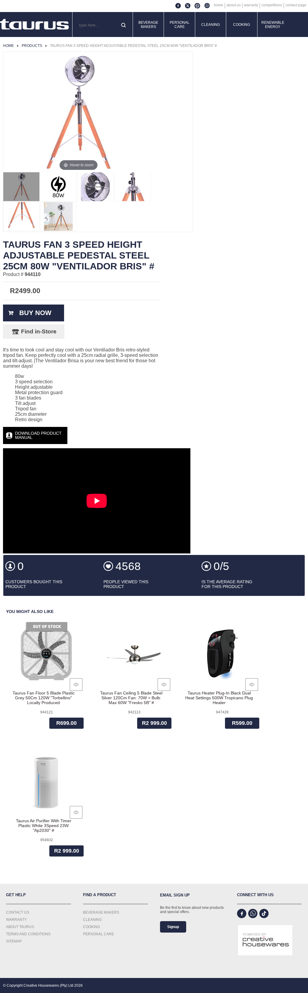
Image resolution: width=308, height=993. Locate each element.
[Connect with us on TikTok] (264, 913)
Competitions (271, 5)
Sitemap (14, 941)
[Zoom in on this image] (21, 186)
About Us (233, 5)
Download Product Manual (38, 435)
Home (218, 5)
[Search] (124, 25)
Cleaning (210, 25)
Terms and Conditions (28, 934)
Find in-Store (39, 331)
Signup (173, 927)
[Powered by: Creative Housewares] (265, 961)
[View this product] (76, 684)
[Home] (34, 24)
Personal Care (179, 24)
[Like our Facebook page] (241, 913)
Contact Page (295, 5)
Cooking (241, 25)
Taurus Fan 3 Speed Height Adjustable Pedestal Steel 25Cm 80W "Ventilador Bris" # (133, 46)
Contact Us (17, 912)
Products (32, 46)
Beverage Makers (148, 24)
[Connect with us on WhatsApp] (252, 913)
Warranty (251, 5)
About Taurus (20, 927)
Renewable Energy (272, 24)
